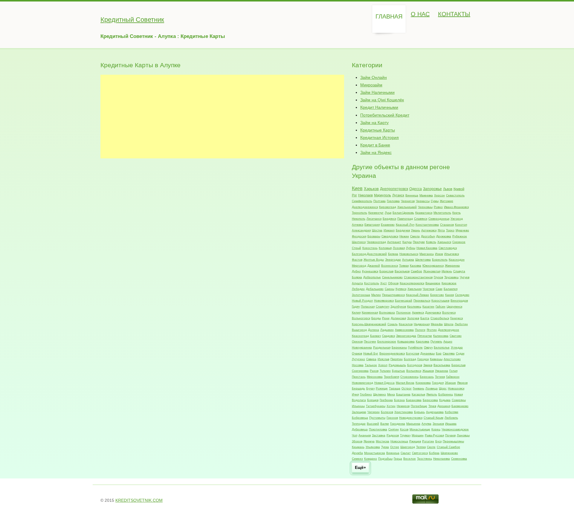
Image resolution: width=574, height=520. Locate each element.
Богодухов (414, 365)
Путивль (436, 341)
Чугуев (464, 277)
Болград (410, 359)
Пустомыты (377, 417)
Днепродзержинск (365, 207)
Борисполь (440, 259)
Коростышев (440, 300)
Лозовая (399, 248)
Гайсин (440, 306)
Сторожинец (409, 376)
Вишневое (432, 283)
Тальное (371, 365)
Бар (439, 353)
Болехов (387, 412)
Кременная (370, 312)
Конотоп (461, 224)
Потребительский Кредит (384, 115)
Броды (376, 318)
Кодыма (445, 400)
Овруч (428, 347)
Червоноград (376, 242)
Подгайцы (385, 458)
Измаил (389, 230)
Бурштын (398, 370)
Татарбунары (375, 406)
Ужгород (457, 218)
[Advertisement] (222, 116)
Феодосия (359, 236)
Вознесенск (389, 265)
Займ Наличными (377, 92)
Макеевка (426, 195)
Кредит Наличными (379, 107)
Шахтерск (359, 242)
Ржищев (415, 441)
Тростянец (424, 458)
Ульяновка (373, 447)
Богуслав (412, 353)
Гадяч (356, 306)
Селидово (462, 294)
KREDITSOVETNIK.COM (139, 500)
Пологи (420, 329)
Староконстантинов (418, 277)
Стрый (356, 248)
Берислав (458, 365)
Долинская (398, 318)
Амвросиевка (404, 329)
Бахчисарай (403, 300)
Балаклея (450, 288)
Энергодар (393, 259)
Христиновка (403, 412)
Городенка (397, 423)
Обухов (393, 283)
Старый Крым (433, 417)
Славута (459, 271)
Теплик (421, 447)
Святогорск (420, 453)
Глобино (366, 394)
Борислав (386, 271)
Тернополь (359, 212)
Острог (407, 388)
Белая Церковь (403, 212)
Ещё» (360, 467)
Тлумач (405, 435)
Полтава (379, 201)
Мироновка (375, 376)
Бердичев (403, 230)
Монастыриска (374, 453)
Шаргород (407, 447)
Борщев (372, 400)
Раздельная (381, 347)
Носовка (358, 365)
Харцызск (444, 242)
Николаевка (441, 458)
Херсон (439, 195)
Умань (415, 230)
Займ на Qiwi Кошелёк (382, 99)
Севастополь (455, 195)
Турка (385, 447)
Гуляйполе (415, 347)
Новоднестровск (410, 417)
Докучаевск (433, 312)
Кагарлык (418, 394)
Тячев (432, 406)
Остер (394, 447)
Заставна (378, 435)
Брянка (393, 254)
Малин (376, 294)
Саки (439, 288)
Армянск (418, 312)
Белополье (442, 347)
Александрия (361, 230)
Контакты (454, 14)
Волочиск (449, 312)
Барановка (414, 400)
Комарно (370, 458)
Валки (384, 423)
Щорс (443, 388)
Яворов (462, 382)
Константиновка (427, 224)
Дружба (357, 453)
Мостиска (382, 441)
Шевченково (449, 453)
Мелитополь (442, 212)
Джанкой (373, 265)
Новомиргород (362, 382)
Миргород (359, 265)
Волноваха (387, 312)
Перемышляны (453, 441)
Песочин (370, 341)
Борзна (399, 400)
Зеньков (438, 423)
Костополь (371, 283)
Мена (391, 394)
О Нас (420, 14)
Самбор (416, 271)
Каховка (415, 265)
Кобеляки (451, 412)
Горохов (392, 417)
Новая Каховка (426, 248)
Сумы (435, 201)
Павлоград (405, 218)
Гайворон (452, 376)
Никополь (358, 218)
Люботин (461, 324)
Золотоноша (361, 294)
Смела (415, 236)
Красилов (406, 324)
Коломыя (385, 248)
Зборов (357, 441)
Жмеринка (452, 265)
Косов (404, 429)
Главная (388, 16)
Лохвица (431, 388)
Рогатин (428, 441)
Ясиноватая (431, 271)
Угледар (457, 347)
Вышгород (359, 329)
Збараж (450, 382)
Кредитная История (379, 137)
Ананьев (364, 435)
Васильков (402, 271)
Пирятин (396, 359)
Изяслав (383, 359)
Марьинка (413, 423)
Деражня (443, 406)
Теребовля (391, 376)
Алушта (357, 283)
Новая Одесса (384, 382)
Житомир (446, 201)
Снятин (393, 429)
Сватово (456, 335)
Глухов (438, 277)
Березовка (430, 400)
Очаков (357, 353)
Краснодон (457, 259)
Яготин (432, 329)
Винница (411, 195)
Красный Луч (405, 224)
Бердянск (389, 218)
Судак (460, 353)
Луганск (398, 195)
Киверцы (436, 359)
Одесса (415, 189)
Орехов (357, 341)
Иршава (451, 423)
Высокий (373, 423)
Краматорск (423, 212)
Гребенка (386, 400)
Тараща (394, 388)
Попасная (368, 306)
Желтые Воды (374, 259)
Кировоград (387, 207)
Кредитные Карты (377, 130)
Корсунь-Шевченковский (369, 324)
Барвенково (459, 406)
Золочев (413, 318)
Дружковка (443, 236)
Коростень (370, 248)
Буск (438, 441)
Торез (450, 230)
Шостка (377, 230)
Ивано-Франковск (456, 207)
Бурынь (419, 412)
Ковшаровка (406, 341)
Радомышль (397, 365)
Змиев (427, 365)
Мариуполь (382, 195)
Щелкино (379, 394)
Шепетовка (423, 259)
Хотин (391, 406)
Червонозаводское (455, 429)
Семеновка (459, 458)
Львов (447, 189)
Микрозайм (371, 84)
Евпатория (372, 224)
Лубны (410, 248)
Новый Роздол (362, 300)
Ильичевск (451, 254)
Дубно (356, 271)
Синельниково (392, 277)
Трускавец (451, 277)
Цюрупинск (454, 306)
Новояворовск (384, 300)
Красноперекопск (412, 283)
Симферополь (362, 201)
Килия (356, 312)
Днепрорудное (448, 329)
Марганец (426, 254)
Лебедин (358, 288)
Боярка (357, 277)
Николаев (365, 195)
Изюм (439, 254)
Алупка (426, 423)
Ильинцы (358, 406)
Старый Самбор (448, 447)
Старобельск (439, 318)
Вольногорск (361, 318)
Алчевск (357, 224)
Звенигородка (406, 335)
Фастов (357, 259)
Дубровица (360, 429)
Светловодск (448, 248)
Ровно (438, 207)
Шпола (449, 324)
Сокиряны (459, 400)
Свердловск (389, 236)
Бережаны (399, 347)
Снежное (458, 242)
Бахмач (375, 335)
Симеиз (357, 458)
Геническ (456, 318)
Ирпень (447, 271)
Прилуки (419, 242)
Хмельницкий (407, 207)
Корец (435, 429)
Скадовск (388, 335)
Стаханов (447, 224)
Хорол (382, 365)
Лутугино (358, 359)
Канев (449, 294)
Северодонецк (438, 218)
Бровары (373, 236)
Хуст (383, 283)
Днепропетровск (394, 189)
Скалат (406, 453)
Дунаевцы (427, 353)
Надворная (422, 324)
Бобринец (445, 394)
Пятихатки (424, 335)
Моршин (418, 435)
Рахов (374, 370)
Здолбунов (398, 306)
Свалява (449, 353)
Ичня (355, 394)
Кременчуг (376, 212)
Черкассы (423, 201)
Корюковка (423, 382)
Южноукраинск (433, 265)
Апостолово (452, 359)
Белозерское (386, 341)
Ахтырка (408, 259)
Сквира (371, 359)
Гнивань (418, 388)
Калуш (407, 242)
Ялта (441, 230)
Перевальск (421, 300)
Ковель (431, 242)
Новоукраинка (362, 347)
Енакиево (388, 224)
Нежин (404, 236)
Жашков (428, 370)
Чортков (428, 288)
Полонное (403, 312)
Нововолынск (408, 254)
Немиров (403, 406)
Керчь (456, 212)
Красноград (360, 335)
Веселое (409, 458)
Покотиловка (378, 429)
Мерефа (437, 324)
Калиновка (440, 335)
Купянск (401, 288)
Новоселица (399, 441)
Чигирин (373, 412)
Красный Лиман (417, 294)
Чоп (354, 435)
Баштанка (403, 394)
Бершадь (358, 388)
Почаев (450, 435)
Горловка (393, 201)
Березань (427, 376)
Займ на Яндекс (376, 152)
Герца (398, 458)
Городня (438, 382)
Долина (373, 329)
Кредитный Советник (132, 19)
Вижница (392, 453)
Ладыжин (387, 329)
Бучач (370, 388)
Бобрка (434, 453)
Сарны (389, 288)
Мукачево (462, 230)
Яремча (369, 441)
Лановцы (463, 435)
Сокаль (392, 324)
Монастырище (420, 429)
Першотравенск (393, 294)
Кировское (449, 283)
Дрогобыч (428, 236)
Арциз (447, 341)
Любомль (451, 417)
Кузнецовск (370, 271)
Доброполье (372, 277)
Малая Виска (405, 382)
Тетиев (440, 376)
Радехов (393, 435)
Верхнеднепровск (392, 353)
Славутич (382, 306)
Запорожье (432, 189)
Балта (424, 318)
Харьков (371, 188)
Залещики (359, 412)
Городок (423, 359)
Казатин (428, 306)
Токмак (404, 265)
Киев (357, 188)
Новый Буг (370, 353)
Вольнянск (413, 370)
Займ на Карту (374, 122)
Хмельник (414, 288)
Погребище (419, 406)
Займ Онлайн (373, 77)
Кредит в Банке (375, 145)
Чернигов (408, 201)
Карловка (422, 341)
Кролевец (414, 306)
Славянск (420, 218)
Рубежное (459, 236)
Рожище (382, 388)
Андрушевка (435, 412)
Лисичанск (374, 218)
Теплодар (359, 423)
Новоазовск (456, 388)
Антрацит (394, 242)
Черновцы (425, 207)
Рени (386, 318)
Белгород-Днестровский (369, 254)
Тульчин (385, 370)
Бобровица (360, 417)
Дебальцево (375, 288)
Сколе (431, 447)
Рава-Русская (434, 435)
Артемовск (428, 230)
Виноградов (459, 300)
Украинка (441, 370)
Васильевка (441, 365)
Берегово (437, 294)
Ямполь (431, 394)
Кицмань (358, 447)
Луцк (388, 212)
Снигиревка (360, 370)
